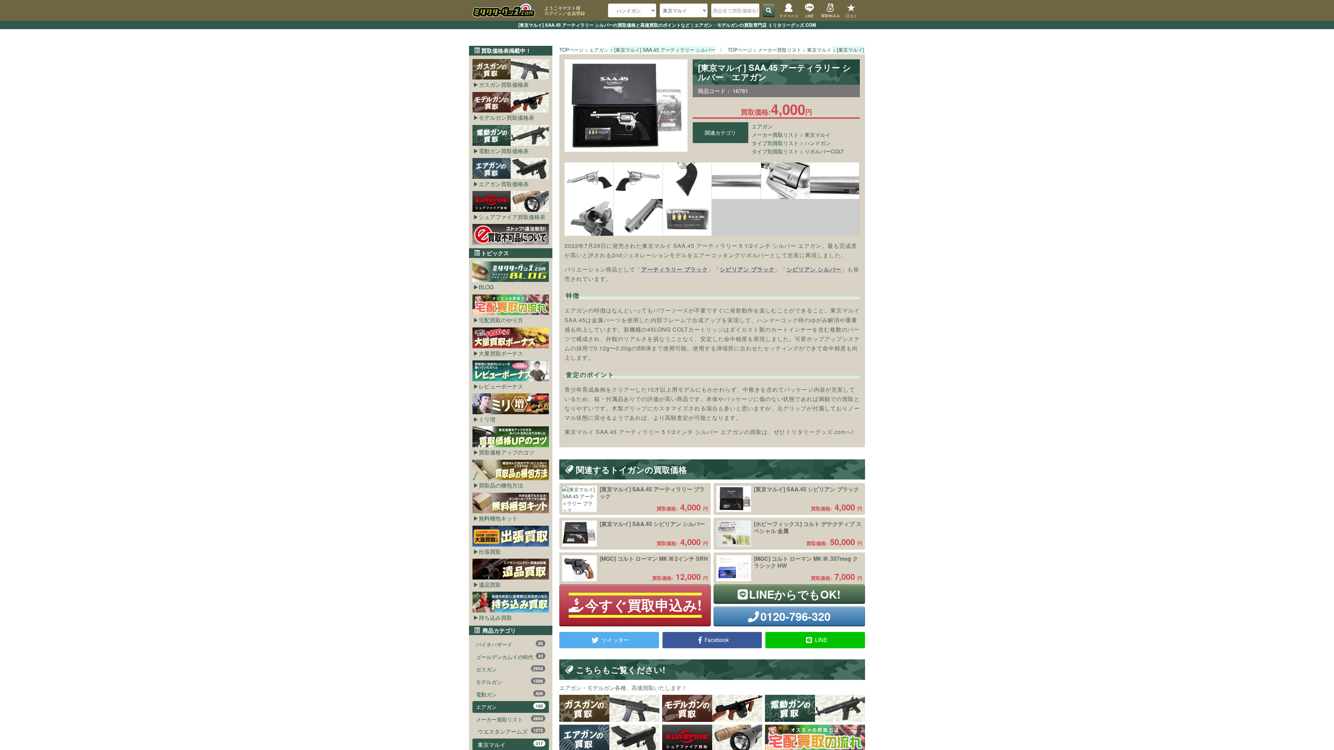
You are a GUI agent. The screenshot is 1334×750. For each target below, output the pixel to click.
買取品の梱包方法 (501, 485)
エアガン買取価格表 (504, 184)
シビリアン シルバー (814, 269)
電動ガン (509, 694)
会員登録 (576, 13)
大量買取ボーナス (501, 353)
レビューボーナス (501, 386)
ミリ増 (487, 419)
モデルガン (509, 681)
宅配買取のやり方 (501, 320)
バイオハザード (509, 644)
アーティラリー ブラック (674, 269)
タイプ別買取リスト (775, 143)
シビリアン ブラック (747, 269)
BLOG (486, 287)
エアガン (762, 126)
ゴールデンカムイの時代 (509, 656)
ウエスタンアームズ (510, 731)
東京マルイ (818, 134)
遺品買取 (490, 585)
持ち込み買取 (495, 618)
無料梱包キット (498, 518)
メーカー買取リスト (775, 134)
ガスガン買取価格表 (504, 85)
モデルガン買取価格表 (506, 118)
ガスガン (509, 669)
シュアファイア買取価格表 (512, 217)
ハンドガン (818, 143)
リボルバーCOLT (824, 151)
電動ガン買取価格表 (504, 151)
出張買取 (490, 552)
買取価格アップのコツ (506, 452)
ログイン (553, 13)
